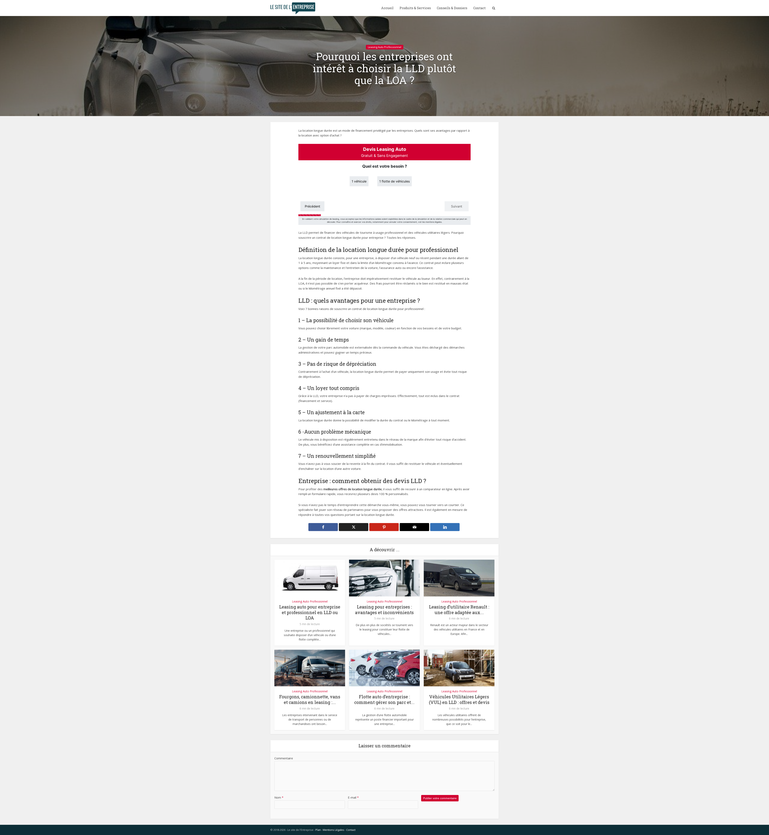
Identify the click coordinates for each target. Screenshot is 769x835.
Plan (318, 830)
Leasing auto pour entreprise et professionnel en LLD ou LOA (309, 612)
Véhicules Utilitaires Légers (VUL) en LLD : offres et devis (459, 699)
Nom (278, 797)
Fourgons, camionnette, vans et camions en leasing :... (309, 699)
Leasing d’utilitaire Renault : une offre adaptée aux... (459, 609)
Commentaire (283, 758)
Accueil (387, 8)
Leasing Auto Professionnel (384, 47)
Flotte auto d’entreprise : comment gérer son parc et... (384, 699)
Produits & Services (415, 8)
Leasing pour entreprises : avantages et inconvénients (384, 609)
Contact (479, 8)
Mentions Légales (333, 830)
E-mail (353, 797)
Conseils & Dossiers (452, 8)
